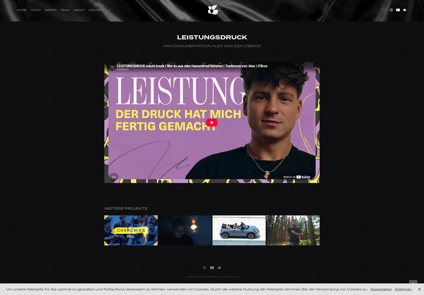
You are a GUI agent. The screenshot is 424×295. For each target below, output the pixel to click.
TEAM (65, 10)
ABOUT (79, 10)
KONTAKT (96, 10)
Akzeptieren (381, 289)
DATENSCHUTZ (230, 276)
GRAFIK (50, 10)
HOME (22, 10)
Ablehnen (403, 289)
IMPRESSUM (212, 276)
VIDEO (36, 10)
